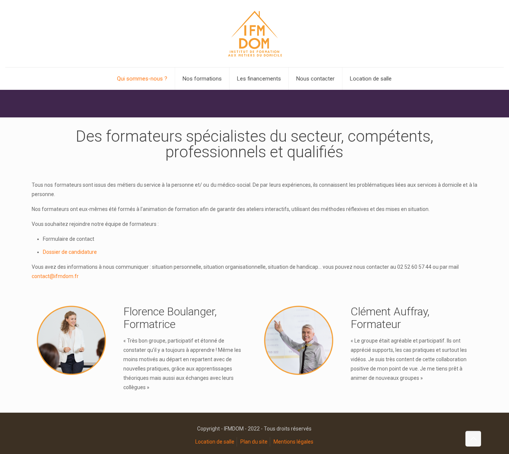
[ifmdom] (254, 33)
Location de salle (214, 442)
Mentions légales (293, 442)
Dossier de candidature (70, 252)
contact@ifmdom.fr (55, 276)
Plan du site (254, 442)
